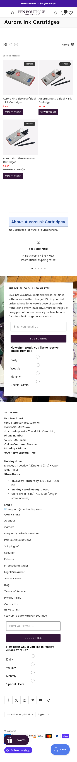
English (41, 714)
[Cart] (63, 13)
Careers (9, 527)
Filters (65, 44)
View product (13, 112)
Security (9, 553)
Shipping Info (12, 546)
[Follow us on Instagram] (24, 700)
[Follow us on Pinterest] (32, 700)
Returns (9, 559)
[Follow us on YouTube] (41, 700)
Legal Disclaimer (14, 572)
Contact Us (11, 604)
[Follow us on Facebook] (8, 700)
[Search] (12, 13)
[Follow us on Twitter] (16, 700)
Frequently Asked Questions (21, 533)
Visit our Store (12, 578)
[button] (55, 13)
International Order (16, 565)
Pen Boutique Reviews (17, 540)
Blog (6, 585)
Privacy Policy (12, 598)
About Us (9, 520)
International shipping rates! (38, 260)
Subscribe (38, 338)
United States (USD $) (18, 714)
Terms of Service (15, 591)
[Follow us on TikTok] (49, 700)
